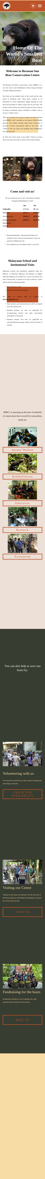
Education (22, 503)
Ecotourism (22, 556)
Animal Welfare (22, 449)
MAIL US (22, 1019)
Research (22, 529)
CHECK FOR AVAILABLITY (22, 794)
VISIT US (22, 911)
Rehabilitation (22, 476)
